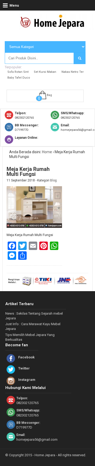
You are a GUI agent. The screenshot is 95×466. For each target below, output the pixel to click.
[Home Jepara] (54, 27)
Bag (49, 95)
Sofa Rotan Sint (17, 72)
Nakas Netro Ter (72, 72)
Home (47, 152)
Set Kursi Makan (45, 72)
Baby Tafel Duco (18, 77)
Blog (53, 180)
